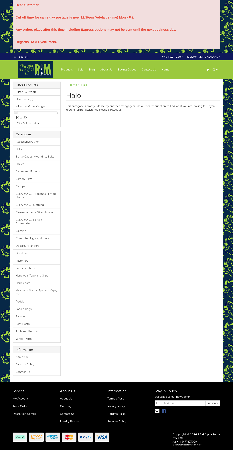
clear (36, 123)
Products (67, 69)
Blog (92, 69)
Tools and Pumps (26, 331)
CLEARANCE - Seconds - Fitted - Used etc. (36, 195)
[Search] (15, 56)
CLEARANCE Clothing (30, 205)
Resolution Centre (24, 413)
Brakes (20, 164)
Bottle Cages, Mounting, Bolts (35, 156)
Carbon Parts (24, 179)
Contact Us (149, 69)
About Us (106, 69)
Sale (80, 69)
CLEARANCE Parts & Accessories (29, 221)
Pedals (20, 301)
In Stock (25, 99)
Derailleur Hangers (27, 245)
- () (212, 69)
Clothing (21, 231)
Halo (84, 84)
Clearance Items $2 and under (35, 212)
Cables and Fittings (28, 171)
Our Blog (66, 406)
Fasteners (22, 260)
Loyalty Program (70, 421)
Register (191, 56)
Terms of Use (115, 398)
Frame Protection (27, 268)
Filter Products (27, 85)
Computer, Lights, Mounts (32, 238)
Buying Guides (127, 69)
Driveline (21, 253)
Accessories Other (27, 141)
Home (165, 69)
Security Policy (116, 421)
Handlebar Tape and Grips (32, 275)
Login (179, 56)
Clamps (20, 186)
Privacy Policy (116, 406)
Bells (19, 149)
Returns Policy (25, 364)
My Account (20, 398)
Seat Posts (22, 324)
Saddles (20, 316)
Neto (199, 444)
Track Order (20, 406)
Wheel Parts (23, 338)
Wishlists (167, 56)
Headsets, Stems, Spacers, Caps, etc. (36, 292)
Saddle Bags (23, 309)
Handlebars (23, 283)
